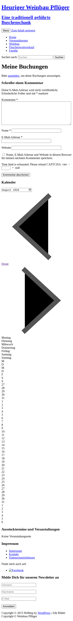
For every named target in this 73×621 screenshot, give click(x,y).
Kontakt (14, 554)
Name (6, 130)
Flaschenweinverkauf (21, 47)
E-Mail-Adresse (11, 137)
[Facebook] (16, 570)
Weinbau (14, 43)
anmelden (13, 75)
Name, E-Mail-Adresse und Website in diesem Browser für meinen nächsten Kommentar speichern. (36, 156)
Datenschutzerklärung (22, 557)
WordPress (44, 612)
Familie (13, 50)
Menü (6, 30)
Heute (5, 263)
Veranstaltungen (18, 40)
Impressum (15, 550)
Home (12, 37)
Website (6, 147)
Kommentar (9, 99)
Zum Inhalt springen (23, 30)
